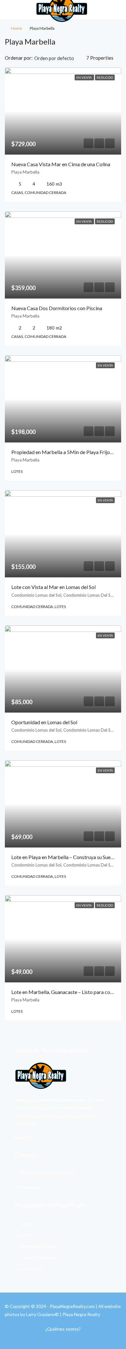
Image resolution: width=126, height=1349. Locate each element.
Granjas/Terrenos (37, 1257)
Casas (25, 1223)
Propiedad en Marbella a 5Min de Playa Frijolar (63, 452)
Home (16, 28)
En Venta (84, 77)
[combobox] (59, 58)
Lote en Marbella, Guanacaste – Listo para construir (68, 992)
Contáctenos (28, 1187)
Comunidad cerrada (38, 1246)
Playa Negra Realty (81, 1314)
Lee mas (23, 1137)
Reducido (105, 77)
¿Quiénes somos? (63, 1329)
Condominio (31, 1268)
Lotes (24, 1234)
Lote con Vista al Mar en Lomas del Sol (53, 587)
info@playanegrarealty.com (47, 1172)
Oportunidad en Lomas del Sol (44, 722)
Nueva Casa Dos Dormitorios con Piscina (56, 308)
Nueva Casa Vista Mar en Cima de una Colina (60, 164)
